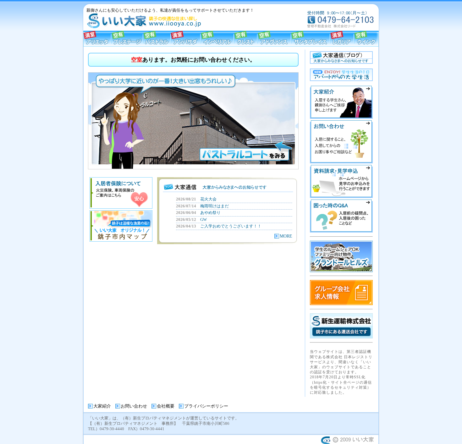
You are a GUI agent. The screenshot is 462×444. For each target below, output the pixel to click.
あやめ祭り (210, 212)
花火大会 (208, 199)
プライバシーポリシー (206, 406)
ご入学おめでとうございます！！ (230, 226)
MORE (286, 236)
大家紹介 (102, 406)
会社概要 (165, 406)
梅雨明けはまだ (214, 206)
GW (203, 219)
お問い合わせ (134, 406)
